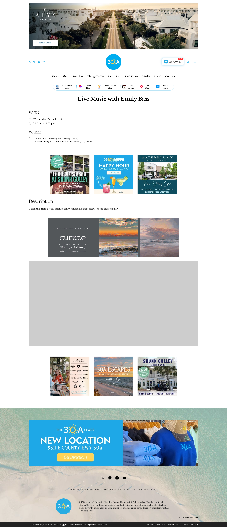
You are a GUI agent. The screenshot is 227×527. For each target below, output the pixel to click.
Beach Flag (88, 86)
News (55, 76)
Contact (170, 76)
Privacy (194, 524)
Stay (118, 76)
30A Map (147, 86)
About (150, 524)
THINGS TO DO (103, 489)
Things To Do (95, 76)
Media (146, 76)
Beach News (166, 86)
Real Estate (131, 76)
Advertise (173, 524)
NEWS (79, 489)
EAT (114, 489)
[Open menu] (195, 62)
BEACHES (89, 489)
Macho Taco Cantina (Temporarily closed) (55, 138)
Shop (66, 76)
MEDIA (142, 489)
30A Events (131, 86)
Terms (184, 524)
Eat (110, 76)
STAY (120, 489)
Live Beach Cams (67, 86)
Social (157, 76)
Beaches (78, 76)
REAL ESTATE (131, 489)
